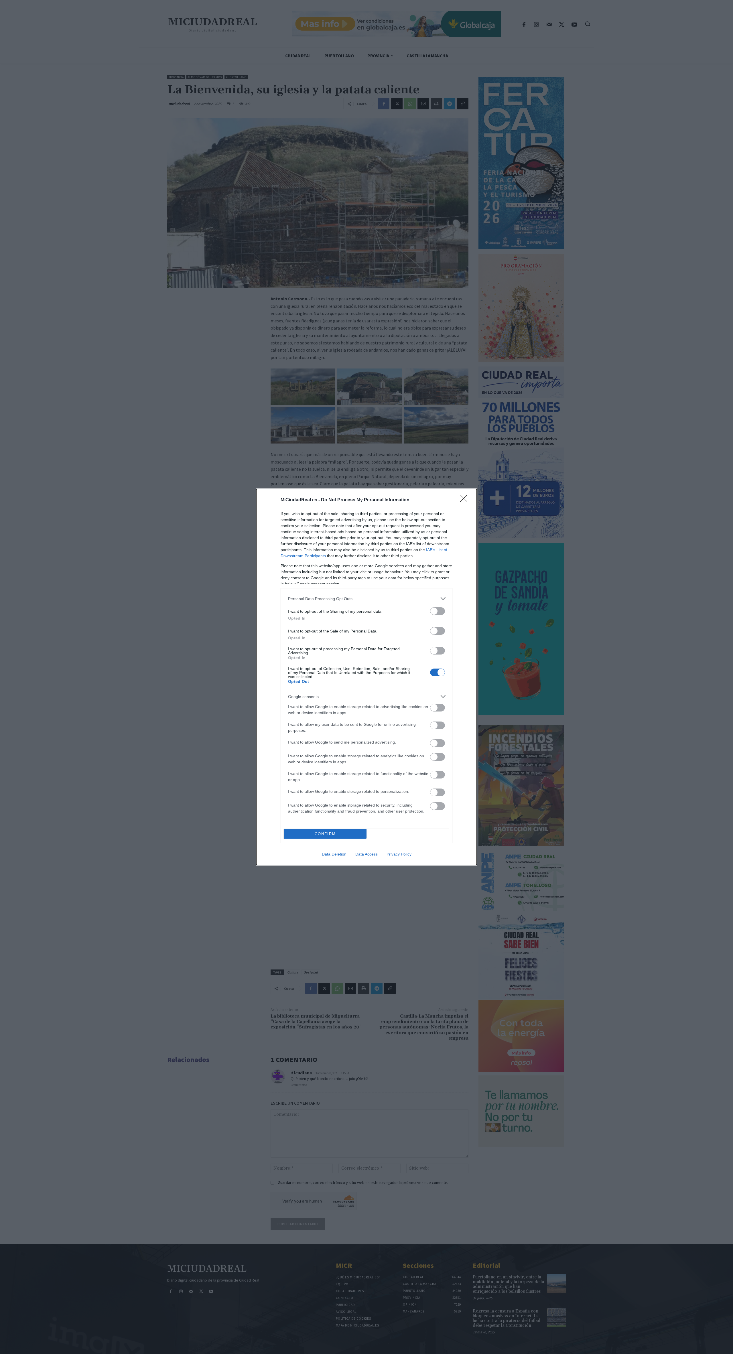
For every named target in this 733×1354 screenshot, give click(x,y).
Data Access (366, 854)
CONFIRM (325, 834)
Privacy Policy (399, 854)
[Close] (465, 500)
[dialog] (366, 677)
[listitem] (366, 599)
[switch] (437, 611)
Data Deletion (334, 854)
